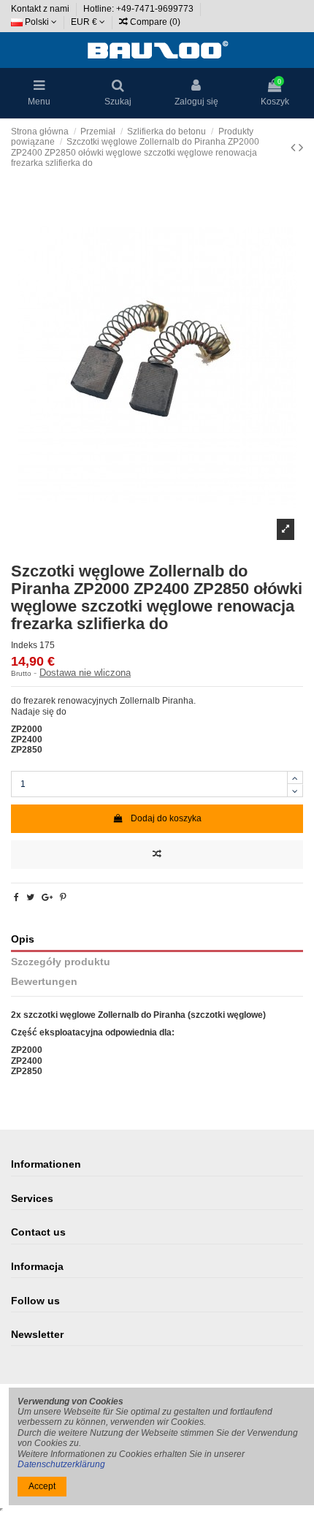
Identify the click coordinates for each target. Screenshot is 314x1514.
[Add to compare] (157, 854)
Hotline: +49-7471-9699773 (139, 9)
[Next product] (301, 147)
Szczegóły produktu (60, 961)
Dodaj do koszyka (166, 818)
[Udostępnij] (16, 897)
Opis (22, 939)
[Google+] (47, 897)
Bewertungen (44, 981)
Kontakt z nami (41, 9)
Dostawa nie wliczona (85, 672)
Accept (41, 1486)
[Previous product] (295, 147)
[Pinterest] (63, 897)
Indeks (24, 645)
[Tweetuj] (30, 897)
